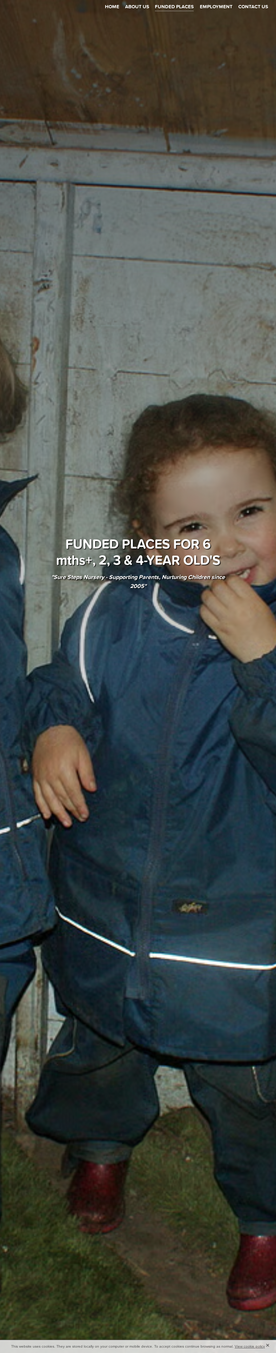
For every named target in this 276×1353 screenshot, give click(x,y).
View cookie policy (250, 1346)
